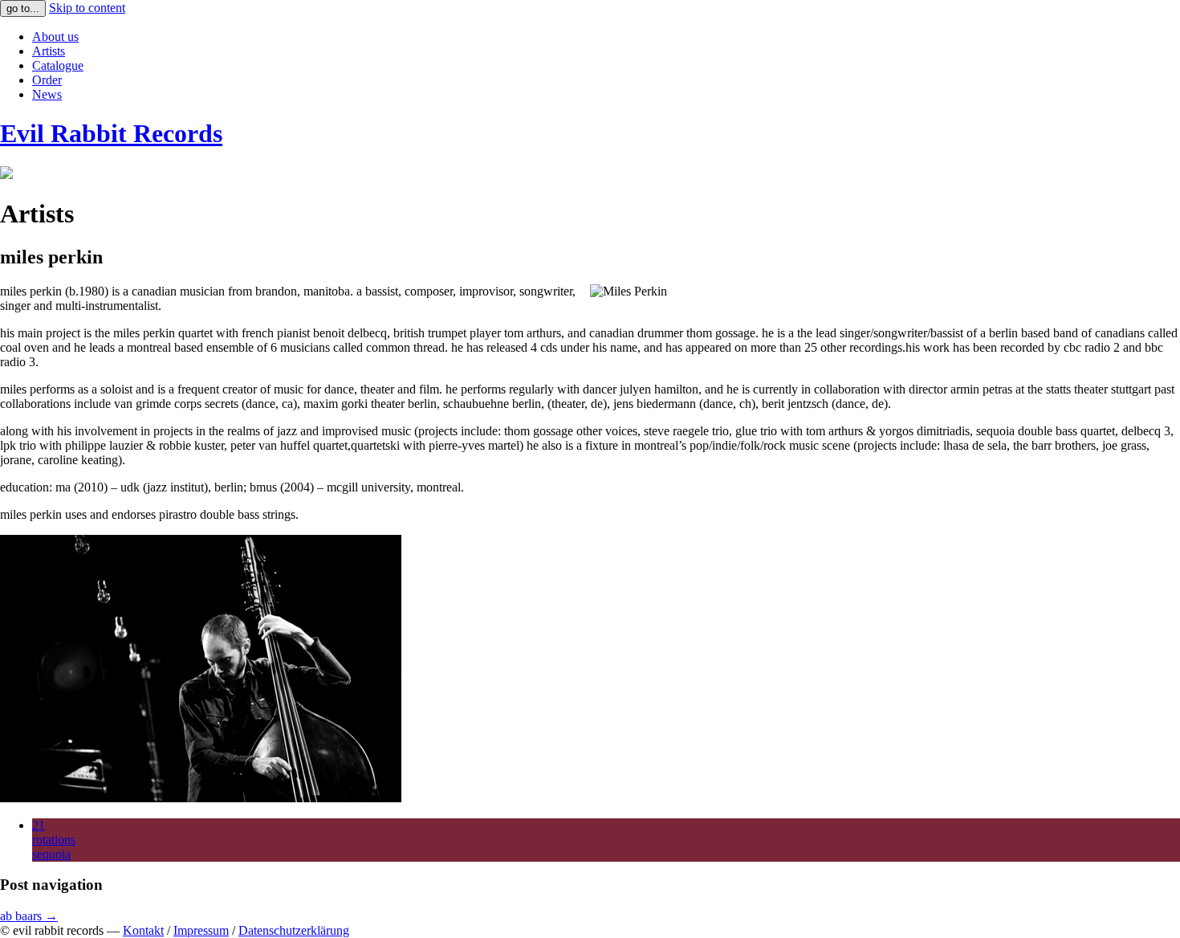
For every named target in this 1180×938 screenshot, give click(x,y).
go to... (22, 8)
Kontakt (143, 930)
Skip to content (87, 7)
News (47, 94)
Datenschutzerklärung (293, 930)
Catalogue (57, 65)
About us (55, 36)
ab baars (29, 916)
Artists (48, 51)
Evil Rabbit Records (111, 133)
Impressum (201, 930)
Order (47, 80)
